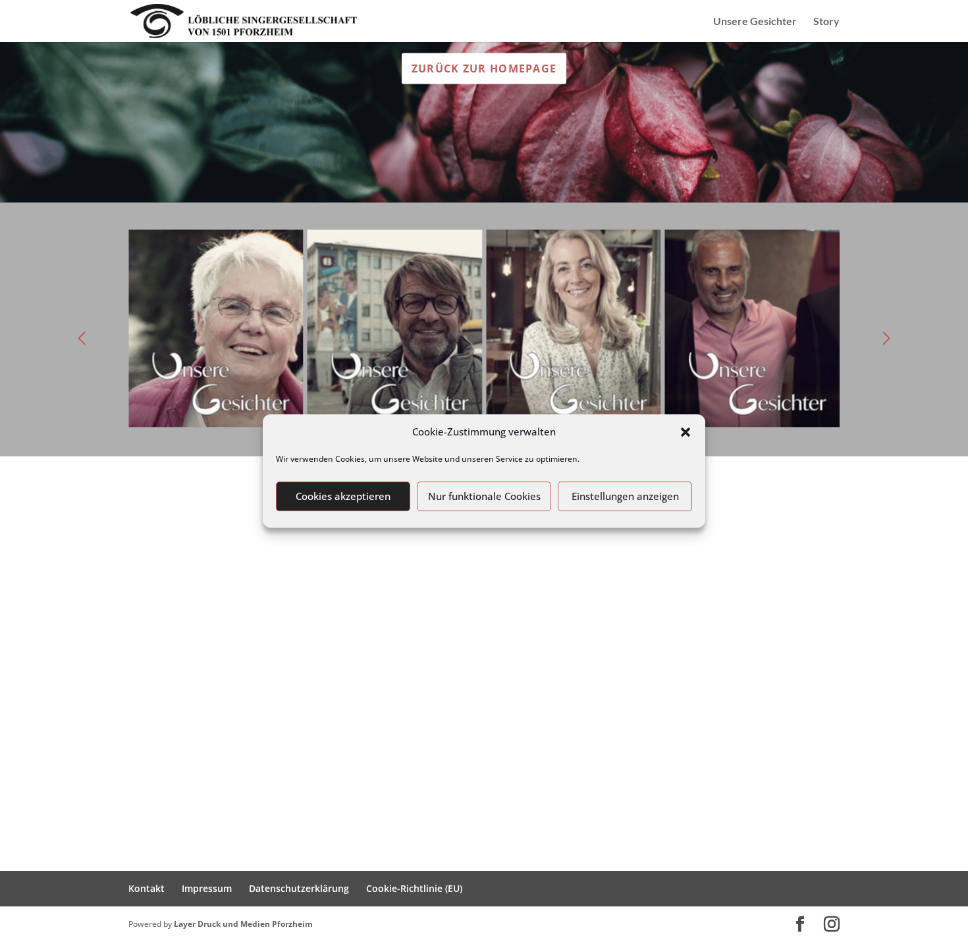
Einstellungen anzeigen (625, 496)
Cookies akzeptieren (343, 496)
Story (826, 21)
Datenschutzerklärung (299, 888)
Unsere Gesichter (755, 21)
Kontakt (146, 888)
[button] (685, 432)
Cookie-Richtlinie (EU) (414, 888)
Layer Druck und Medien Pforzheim (243, 923)
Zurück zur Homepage (484, 68)
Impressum (207, 888)
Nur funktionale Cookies (484, 496)
